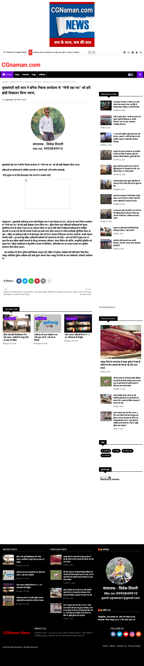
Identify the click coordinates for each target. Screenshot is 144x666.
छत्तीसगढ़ (42, 74)
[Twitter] (25, 281)
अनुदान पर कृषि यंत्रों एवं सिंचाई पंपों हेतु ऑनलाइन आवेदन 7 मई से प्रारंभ (125, 229)
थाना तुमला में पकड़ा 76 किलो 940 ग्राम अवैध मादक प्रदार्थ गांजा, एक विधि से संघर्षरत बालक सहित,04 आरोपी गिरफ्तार (126, 104)
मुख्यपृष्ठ (5, 82)
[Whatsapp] (31, 281)
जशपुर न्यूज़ (128, 451)
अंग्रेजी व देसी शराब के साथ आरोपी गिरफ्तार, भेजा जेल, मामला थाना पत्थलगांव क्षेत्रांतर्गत (126, 243)
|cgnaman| (18, 647)
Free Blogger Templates (59, 661)
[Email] (43, 281)
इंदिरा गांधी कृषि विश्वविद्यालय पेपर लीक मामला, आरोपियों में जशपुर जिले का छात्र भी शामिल (16, 337)
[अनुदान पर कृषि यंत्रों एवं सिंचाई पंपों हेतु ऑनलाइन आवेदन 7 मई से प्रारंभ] (106, 231)
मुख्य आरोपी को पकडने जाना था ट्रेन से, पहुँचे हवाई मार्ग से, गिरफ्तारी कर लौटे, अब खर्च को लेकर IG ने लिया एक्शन (126, 168)
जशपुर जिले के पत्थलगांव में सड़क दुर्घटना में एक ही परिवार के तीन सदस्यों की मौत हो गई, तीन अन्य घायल (120, 365)
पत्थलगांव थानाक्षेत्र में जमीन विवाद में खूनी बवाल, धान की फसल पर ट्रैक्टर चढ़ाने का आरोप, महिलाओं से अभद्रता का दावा (126, 198)
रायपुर (34, 74)
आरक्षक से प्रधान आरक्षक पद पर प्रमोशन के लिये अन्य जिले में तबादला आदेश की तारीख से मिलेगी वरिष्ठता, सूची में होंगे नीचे (126, 154)
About (112, 646)
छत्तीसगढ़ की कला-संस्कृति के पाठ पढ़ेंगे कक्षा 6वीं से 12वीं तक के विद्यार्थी (56, 49)
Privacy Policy (134, 646)
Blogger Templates (23, 661)
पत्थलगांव (25, 74)
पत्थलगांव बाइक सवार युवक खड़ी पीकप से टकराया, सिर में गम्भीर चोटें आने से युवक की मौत (127, 183)
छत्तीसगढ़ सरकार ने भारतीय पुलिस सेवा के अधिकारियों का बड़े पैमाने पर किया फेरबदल (30, 599)
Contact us (122, 646)
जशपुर (17, 74)
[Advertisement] (56, 268)
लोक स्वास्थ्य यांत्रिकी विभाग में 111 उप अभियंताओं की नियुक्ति (53, 54)
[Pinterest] (37, 281)
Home (9, 74)
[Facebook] (19, 281)
